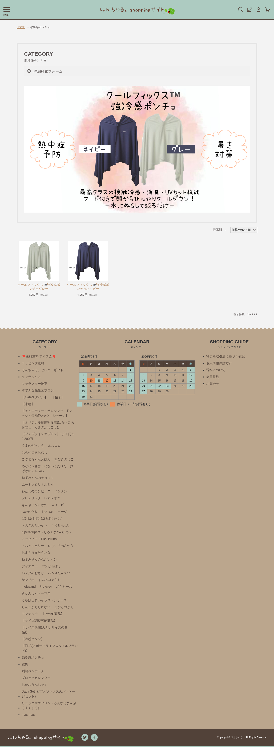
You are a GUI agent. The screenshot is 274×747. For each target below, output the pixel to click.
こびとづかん (64, 607)
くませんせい (60, 525)
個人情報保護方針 (219, 363)
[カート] (267, 9)
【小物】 (28, 404)
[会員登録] (249, 9)
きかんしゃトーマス (36, 593)
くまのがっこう (33, 445)
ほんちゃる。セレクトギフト (42, 370)
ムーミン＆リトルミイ (38, 484)
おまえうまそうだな (36, 552)
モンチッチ (30, 613)
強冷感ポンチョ (33, 657)
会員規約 (212, 377)
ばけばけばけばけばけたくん (42, 518)
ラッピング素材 (33, 363)
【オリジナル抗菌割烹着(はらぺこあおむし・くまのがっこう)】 (48, 425)
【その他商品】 (53, 613)
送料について (215, 370)
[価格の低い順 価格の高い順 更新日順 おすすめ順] (243, 230)
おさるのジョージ (54, 511)
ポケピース (64, 586)
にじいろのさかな (61, 545)
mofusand (29, 586)
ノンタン (60, 491)
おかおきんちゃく (34, 684)
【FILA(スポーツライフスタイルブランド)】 (50, 648)
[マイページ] (258, 9)
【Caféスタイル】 (35, 397)
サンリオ (28, 579)
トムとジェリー (33, 545)
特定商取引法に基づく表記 (225, 356)
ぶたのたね (30, 511)
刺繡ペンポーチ (33, 671)
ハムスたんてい (59, 573)
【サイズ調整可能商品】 (39, 620)
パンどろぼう (51, 566)
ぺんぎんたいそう (34, 525)
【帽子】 (58, 397)
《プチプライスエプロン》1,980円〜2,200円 (48, 436)
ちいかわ (46, 586)
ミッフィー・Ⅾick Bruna (39, 539)
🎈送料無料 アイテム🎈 (39, 356)
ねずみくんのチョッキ (38, 477)
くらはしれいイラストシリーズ (44, 600)
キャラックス (31, 377)
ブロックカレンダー (36, 678)
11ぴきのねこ (64, 459)
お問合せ (212, 383)
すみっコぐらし (49, 579)
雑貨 (25, 664)
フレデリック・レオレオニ (41, 498)
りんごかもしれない (36, 607)
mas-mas (28, 714)
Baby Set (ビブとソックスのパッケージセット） (48, 694)
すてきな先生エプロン (38, 390)
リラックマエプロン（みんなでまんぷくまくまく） (49, 705)
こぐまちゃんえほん (36, 459)
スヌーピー (59, 505)
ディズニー (30, 566)
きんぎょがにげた (34, 505)
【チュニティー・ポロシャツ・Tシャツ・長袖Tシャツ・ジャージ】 (47, 413)
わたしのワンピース (36, 491)
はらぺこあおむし (34, 452)
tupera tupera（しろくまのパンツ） (47, 532)
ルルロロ (54, 445)
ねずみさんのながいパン (39, 559)
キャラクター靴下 (34, 383)
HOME (21, 27)
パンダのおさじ (33, 573)
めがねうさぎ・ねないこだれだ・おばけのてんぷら (47, 468)
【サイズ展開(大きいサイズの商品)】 (45, 630)
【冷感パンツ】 (33, 639)
